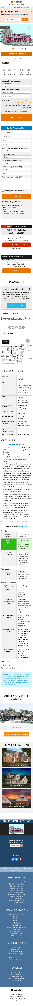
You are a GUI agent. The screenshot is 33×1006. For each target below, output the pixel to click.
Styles (10, 868)
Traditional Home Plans (16, 59)
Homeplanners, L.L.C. (16, 950)
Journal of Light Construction (16, 978)
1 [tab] (15, 47)
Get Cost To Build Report (16, 245)
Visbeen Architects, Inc (16, 958)
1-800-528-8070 (20, 4)
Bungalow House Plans (16, 884)
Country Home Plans (16, 890)
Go (21, 845)
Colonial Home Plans (16, 888)
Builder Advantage (16, 974)
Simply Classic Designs (16, 954)
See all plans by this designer (16, 734)
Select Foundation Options (11, 89)
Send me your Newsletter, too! (14, 191)
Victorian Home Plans (16, 902)
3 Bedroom (16, 921)
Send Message (16, 196)
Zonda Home (16, 980)
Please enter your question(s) (12, 177)
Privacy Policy (24, 216)
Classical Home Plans (16, 886)
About (13, 870)
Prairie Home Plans (16, 896)
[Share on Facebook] (16, 327)
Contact (19, 870)
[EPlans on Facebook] (13, 859)
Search (4, 868)
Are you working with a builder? (12, 161)
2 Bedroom (16, 919)
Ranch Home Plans (16, 898)
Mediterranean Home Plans (16, 894)
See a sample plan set (16, 444)
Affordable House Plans (16, 915)
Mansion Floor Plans (16, 931)
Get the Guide (17, 271)
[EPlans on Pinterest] (20, 859)
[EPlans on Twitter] (16, 859)
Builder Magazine (16, 976)
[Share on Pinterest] (23, 327)
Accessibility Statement (16, 1000)
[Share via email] (9, 327)
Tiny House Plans (16, 935)
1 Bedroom (16, 917)
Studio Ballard (16, 956)
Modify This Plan (16, 305)
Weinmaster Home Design (16, 960)
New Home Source (16, 972)
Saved (18, 7)
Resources (17, 868)
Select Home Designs (16, 952)
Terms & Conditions (16, 14)
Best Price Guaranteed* (23, 103)
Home (2, 59)
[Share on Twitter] (20, 327)
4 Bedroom (16, 923)
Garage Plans (16, 925)
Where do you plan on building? (12, 167)
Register (23, 7)
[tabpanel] (16, 35)
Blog (24, 868)
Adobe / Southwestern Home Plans (16, 882)
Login (27, 7)
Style (7, 59)
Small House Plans (16, 933)
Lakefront (16, 929)
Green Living (17, 948)
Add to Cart (16, 117)
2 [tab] (18, 47)
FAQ (29, 868)
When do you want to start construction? (15, 148)
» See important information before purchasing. (16, 521)
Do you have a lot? (8, 154)
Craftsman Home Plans (16, 892)
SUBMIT (25, 20)
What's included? (6, 83)
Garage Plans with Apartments (16, 927)
